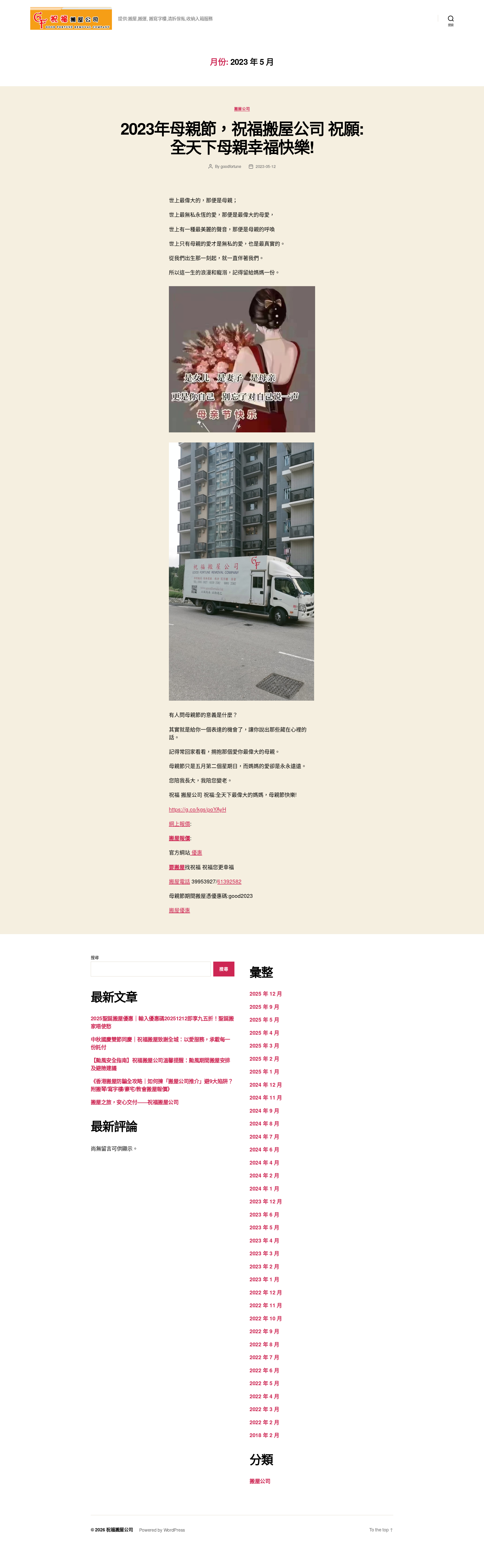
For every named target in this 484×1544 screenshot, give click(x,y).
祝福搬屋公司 (119, 1529)
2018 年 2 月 (264, 1435)
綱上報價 (179, 823)
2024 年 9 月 (264, 1110)
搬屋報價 (179, 838)
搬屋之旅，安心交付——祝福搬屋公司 (134, 1102)
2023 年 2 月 (264, 1266)
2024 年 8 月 (264, 1123)
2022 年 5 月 (264, 1383)
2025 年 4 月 (264, 1032)
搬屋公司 (242, 108)
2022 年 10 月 (266, 1318)
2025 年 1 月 (264, 1071)
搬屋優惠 (179, 910)
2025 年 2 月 (264, 1058)
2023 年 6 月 (264, 1214)
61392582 (229, 881)
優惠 (196, 852)
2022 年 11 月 (266, 1305)
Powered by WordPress (162, 1529)
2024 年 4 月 (264, 1162)
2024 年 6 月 (264, 1149)
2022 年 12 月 (266, 1292)
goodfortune (231, 166)
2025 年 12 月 (266, 993)
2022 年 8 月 (264, 1344)
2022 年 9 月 (264, 1331)
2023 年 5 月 (264, 1227)
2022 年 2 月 (264, 1422)
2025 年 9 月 (264, 1006)
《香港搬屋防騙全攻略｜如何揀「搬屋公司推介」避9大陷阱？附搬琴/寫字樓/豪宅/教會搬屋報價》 (162, 1085)
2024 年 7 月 (264, 1136)
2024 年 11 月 (266, 1097)
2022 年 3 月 (264, 1409)
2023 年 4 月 (264, 1240)
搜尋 (95, 957)
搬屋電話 (179, 881)
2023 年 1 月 (264, 1279)
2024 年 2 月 (264, 1175)
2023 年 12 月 (266, 1201)
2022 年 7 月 (264, 1357)
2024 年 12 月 (266, 1084)
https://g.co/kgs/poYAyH (197, 809)
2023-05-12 (266, 166)
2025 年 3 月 (264, 1045)
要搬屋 (177, 867)
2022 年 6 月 (264, 1370)
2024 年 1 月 (264, 1188)
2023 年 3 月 (264, 1253)
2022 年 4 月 (264, 1396)
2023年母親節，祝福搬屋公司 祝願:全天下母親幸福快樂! (242, 137)
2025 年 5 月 (264, 1019)
